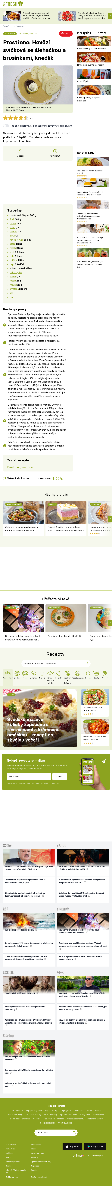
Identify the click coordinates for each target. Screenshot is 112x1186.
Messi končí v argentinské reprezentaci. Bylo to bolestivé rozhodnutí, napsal (25, 881)
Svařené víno (98, 1115)
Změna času (79, 1110)
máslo (13, 247)
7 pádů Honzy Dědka (68, 1115)
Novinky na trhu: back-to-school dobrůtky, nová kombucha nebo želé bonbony (22, 638)
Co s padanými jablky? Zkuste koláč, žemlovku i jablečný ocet (29, 1071)
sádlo (12, 243)
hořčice (13, 260)
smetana (14, 288)
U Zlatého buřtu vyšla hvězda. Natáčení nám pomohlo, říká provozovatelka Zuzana (82, 881)
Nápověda (35, 1166)
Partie (89, 1110)
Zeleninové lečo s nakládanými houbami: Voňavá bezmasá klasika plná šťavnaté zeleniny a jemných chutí (22, 528)
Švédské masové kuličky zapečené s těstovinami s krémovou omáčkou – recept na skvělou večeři (33, 730)
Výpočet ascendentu (75, 1119)
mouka (13, 284)
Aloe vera (37, 1119)
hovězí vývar (16, 239)
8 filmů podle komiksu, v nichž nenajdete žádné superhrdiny (25, 1008)
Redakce (34, 1170)
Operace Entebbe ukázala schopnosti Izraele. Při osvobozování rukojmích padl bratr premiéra (26, 957)
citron (13, 276)
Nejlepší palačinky (47, 1123)
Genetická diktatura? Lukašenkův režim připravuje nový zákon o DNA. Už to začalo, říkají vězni (29, 867)
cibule (13, 235)
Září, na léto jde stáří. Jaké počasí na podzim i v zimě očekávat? (27, 1058)
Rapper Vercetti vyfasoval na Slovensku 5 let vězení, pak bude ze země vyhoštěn (83, 1008)
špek (12, 219)
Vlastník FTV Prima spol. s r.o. (16, 1171)
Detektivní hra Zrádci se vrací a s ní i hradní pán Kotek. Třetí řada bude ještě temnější (82, 867)
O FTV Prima (11, 1145)
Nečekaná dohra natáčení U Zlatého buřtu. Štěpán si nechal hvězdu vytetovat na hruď (81, 894)
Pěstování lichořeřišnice (54, 1119)
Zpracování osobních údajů (41, 1162)
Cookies (9, 1166)
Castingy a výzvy (37, 1153)
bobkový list (16, 272)
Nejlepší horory (51, 1110)
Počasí (98, 1110)
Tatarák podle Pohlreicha (19, 1119)
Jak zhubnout (17, 1110)
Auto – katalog (50, 1115)
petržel (13, 231)
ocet (12, 252)
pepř (12, 264)
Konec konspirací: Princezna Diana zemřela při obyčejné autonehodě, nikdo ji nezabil (29, 944)
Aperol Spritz (83, 81)
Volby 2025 (85, 1115)
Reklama (9, 1153)
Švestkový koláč (65, 1123)
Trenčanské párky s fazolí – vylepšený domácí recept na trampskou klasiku (88, 216)
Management (36, 1145)
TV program (66, 1110)
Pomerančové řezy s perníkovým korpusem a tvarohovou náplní (90, 193)
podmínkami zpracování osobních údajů (46, 783)
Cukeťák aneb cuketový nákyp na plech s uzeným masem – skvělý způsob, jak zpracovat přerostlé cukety (37, 17)
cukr (12, 256)
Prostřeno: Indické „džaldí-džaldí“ (65, 636)
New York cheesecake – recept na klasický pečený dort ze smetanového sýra (90, 240)
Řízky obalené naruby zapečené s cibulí (90, 172)
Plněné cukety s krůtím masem (91, 48)
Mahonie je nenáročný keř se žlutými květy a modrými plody (28, 1084)
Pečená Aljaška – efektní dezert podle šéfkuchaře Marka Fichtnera (66, 528)
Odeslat (60, 776)
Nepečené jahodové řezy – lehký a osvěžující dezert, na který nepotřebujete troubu (92, 16)
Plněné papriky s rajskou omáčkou (88, 99)
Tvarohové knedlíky (95, 1119)
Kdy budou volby (15, 1115)
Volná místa (10, 1149)
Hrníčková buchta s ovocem (90, 65)
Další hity (102, 32)
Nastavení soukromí (39, 1177)
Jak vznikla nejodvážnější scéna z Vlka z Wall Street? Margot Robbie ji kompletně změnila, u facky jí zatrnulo (28, 1021)
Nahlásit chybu (12, 1177)
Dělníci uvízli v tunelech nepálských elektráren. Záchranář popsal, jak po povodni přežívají (25, 894)
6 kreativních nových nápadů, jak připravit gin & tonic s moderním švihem (90, 264)
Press (33, 1149)
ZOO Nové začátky (33, 1115)
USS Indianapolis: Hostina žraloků (20, 930)
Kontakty (34, 1157)
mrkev (13, 223)
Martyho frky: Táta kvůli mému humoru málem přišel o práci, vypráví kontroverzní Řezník (82, 994)
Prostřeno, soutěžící (28, 33)
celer (12, 227)
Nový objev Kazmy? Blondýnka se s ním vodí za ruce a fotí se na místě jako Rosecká (82, 1021)
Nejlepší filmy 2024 (34, 1110)
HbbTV (8, 1157)
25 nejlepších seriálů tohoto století (20, 993)
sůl (11, 292)
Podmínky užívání (13, 1162)
